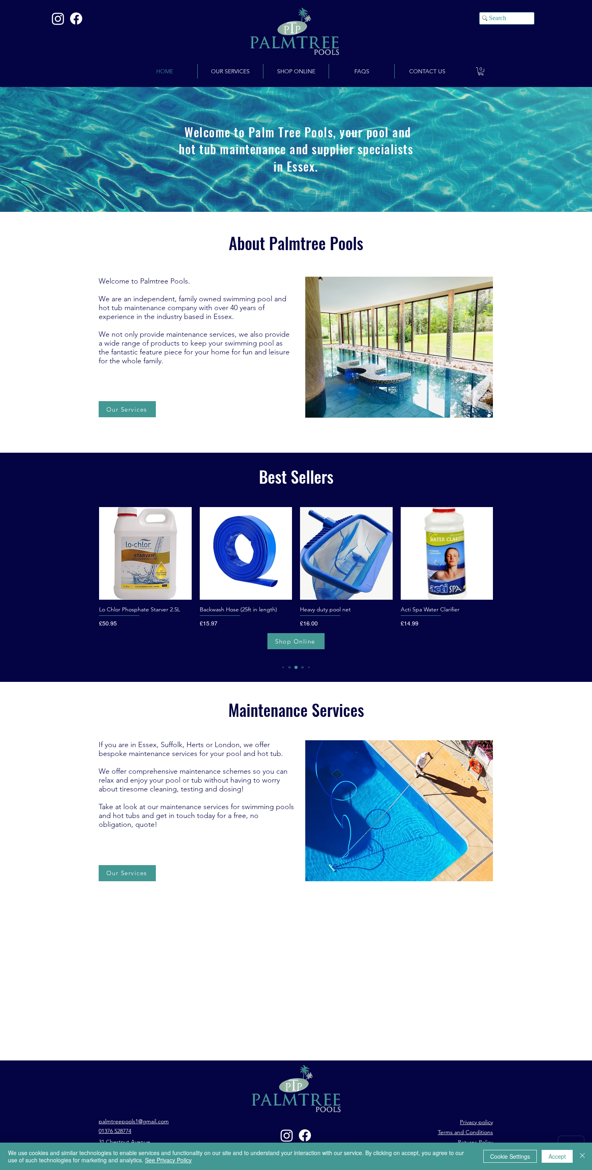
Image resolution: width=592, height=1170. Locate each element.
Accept (557, 1156)
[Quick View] (145, 553)
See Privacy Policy (168, 1160)
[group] (296, 581)
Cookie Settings (510, 1156)
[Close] (582, 1156)
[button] (481, 71)
